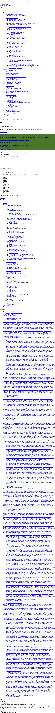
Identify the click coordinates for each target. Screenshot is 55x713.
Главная (5, 11)
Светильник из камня (14, 39)
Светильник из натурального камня (14, 93)
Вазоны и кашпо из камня (12, 18)
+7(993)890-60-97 (4, 4)
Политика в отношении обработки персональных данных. (14, 140)
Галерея (5, 69)
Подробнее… (3, 711)
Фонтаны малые (10, 110)
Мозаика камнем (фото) (11, 113)
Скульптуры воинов (11, 100)
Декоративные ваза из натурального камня (16, 84)
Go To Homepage (4, 132)
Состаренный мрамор (11, 105)
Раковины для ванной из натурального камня (17, 91)
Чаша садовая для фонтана (12, 75)
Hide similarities (8, 170)
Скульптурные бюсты (11, 78)
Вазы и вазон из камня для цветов (17, 19)
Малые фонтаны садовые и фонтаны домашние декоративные (24, 65)
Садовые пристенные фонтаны (13, 111)
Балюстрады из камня (11, 74)
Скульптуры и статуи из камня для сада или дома (18, 102)
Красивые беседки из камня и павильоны (16, 77)
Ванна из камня (12, 25)
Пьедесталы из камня (14, 36)
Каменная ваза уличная (14, 21)
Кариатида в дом (13, 30)
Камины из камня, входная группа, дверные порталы (19, 28)
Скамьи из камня (13, 42)
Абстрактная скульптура (14, 51)
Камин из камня (10, 86)
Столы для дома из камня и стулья (17, 43)
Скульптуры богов (10, 97)
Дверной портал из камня (15, 29)
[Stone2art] (2, 7)
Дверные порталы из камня (12, 83)
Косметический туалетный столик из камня (19, 24)
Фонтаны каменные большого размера (15, 109)
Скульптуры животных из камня (14, 101)
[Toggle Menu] (0, 9)
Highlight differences (9, 172)
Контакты (5, 115)
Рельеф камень (9, 92)
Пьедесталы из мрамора (11, 71)
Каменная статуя (13, 55)
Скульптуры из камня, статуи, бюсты (15, 50)
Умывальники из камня (11, 106)
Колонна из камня (13, 34)
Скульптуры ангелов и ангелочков (17, 56)
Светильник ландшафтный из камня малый (19, 41)
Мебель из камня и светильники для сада (16, 37)
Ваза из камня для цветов (12, 80)
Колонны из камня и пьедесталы (14, 33)
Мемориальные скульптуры (12, 89)
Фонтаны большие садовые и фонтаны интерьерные (21, 64)
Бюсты (10, 52)
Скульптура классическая (15, 57)
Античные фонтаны (11, 107)
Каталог (5, 12)
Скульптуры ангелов (11, 95)
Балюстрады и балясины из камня (17, 15)
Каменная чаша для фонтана (15, 68)
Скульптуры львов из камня (12, 104)
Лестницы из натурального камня (14, 14)
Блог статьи (6, 114)
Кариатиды (8, 87)
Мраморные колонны (11, 70)
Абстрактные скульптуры (12, 73)
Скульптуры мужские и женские (17, 59)
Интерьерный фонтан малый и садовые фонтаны (21, 63)
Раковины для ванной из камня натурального (20, 27)
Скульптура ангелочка (11, 96)
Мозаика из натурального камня (16, 46)
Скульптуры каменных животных (17, 54)
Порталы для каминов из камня (16, 32)
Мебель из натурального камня (13, 88)
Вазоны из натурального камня (13, 79)
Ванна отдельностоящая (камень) (14, 82)
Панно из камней (13, 47)
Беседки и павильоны (11, 16)
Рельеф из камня (13, 48)
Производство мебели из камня (16, 38)
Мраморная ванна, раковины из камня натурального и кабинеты (21, 23)
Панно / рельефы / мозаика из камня (14, 45)
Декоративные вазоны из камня (16, 20)
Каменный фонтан (13, 61)
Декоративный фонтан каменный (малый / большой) (19, 60)
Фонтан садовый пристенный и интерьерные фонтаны (22, 66)
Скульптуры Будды (10, 98)
